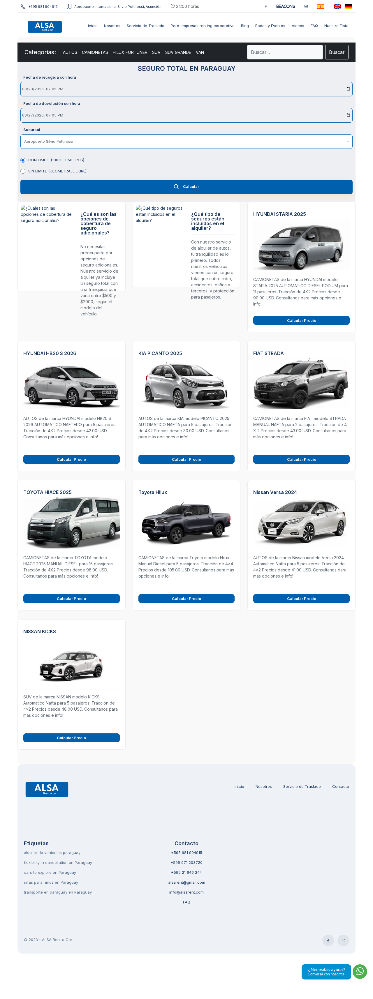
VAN (200, 52)
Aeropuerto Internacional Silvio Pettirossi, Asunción (117, 6)
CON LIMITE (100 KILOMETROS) (56, 160)
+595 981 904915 (43, 6)
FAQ (186, 902)
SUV (156, 52)
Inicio (239, 786)
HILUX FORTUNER (130, 52)
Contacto (340, 786)
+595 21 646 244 (186, 872)
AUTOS (70, 52)
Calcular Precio (301, 320)
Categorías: (40, 52)
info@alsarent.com (186, 892)
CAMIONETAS (95, 52)
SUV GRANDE (178, 52)
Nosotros (264, 786)
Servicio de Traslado (302, 786)
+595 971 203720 (186, 862)
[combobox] (186, 141)
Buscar (337, 52)
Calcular (191, 186)
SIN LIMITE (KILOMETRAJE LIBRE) (57, 171)
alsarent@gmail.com (186, 882)
